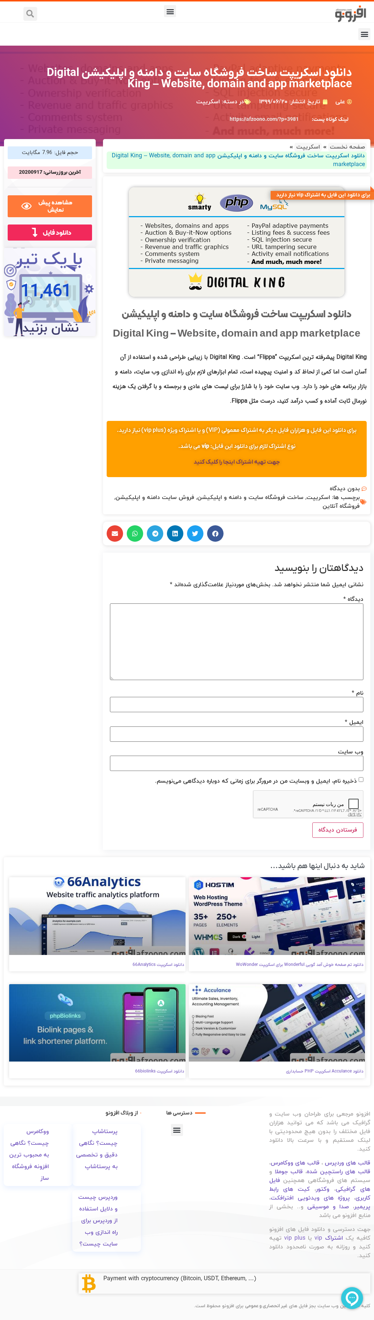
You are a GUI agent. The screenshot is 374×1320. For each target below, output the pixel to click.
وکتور (322, 1189)
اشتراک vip (328, 1238)
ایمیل (354, 722)
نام (357, 693)
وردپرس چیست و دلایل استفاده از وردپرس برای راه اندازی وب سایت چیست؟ (98, 1220)
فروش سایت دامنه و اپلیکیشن (154, 498)
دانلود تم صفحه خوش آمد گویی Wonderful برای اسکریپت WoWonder (299, 965)
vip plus (294, 1238)
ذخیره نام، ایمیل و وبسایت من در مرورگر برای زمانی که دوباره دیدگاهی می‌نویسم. (256, 781)
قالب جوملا (289, 1172)
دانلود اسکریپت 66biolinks (159, 1071)
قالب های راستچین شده (338, 1172)
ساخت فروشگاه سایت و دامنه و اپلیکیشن (250, 498)
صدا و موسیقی (328, 1207)
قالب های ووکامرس (295, 1163)
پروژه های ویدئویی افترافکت (310, 1198)
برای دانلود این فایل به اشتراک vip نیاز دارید (323, 195)
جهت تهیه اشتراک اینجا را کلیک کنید (237, 462)
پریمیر (362, 1207)
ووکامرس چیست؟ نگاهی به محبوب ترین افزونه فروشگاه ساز (29, 1155)
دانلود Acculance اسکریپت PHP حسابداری (324, 1071)
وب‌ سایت (350, 752)
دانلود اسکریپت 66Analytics (158, 965)
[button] (170, 11)
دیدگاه (353, 599)
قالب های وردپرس (347, 1163)
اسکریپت (208, 102)
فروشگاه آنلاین (341, 506)
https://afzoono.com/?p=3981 (264, 119)
